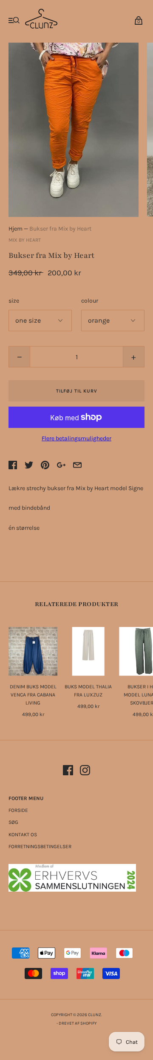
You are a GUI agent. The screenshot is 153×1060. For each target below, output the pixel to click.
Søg (13, 822)
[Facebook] (68, 771)
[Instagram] (85, 771)
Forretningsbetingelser (39, 846)
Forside (18, 810)
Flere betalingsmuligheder (76, 438)
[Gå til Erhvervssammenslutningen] (72, 889)
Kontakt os (22, 835)
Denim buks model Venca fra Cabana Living (33, 695)
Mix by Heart (24, 240)
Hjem (15, 228)
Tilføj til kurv (76, 391)
